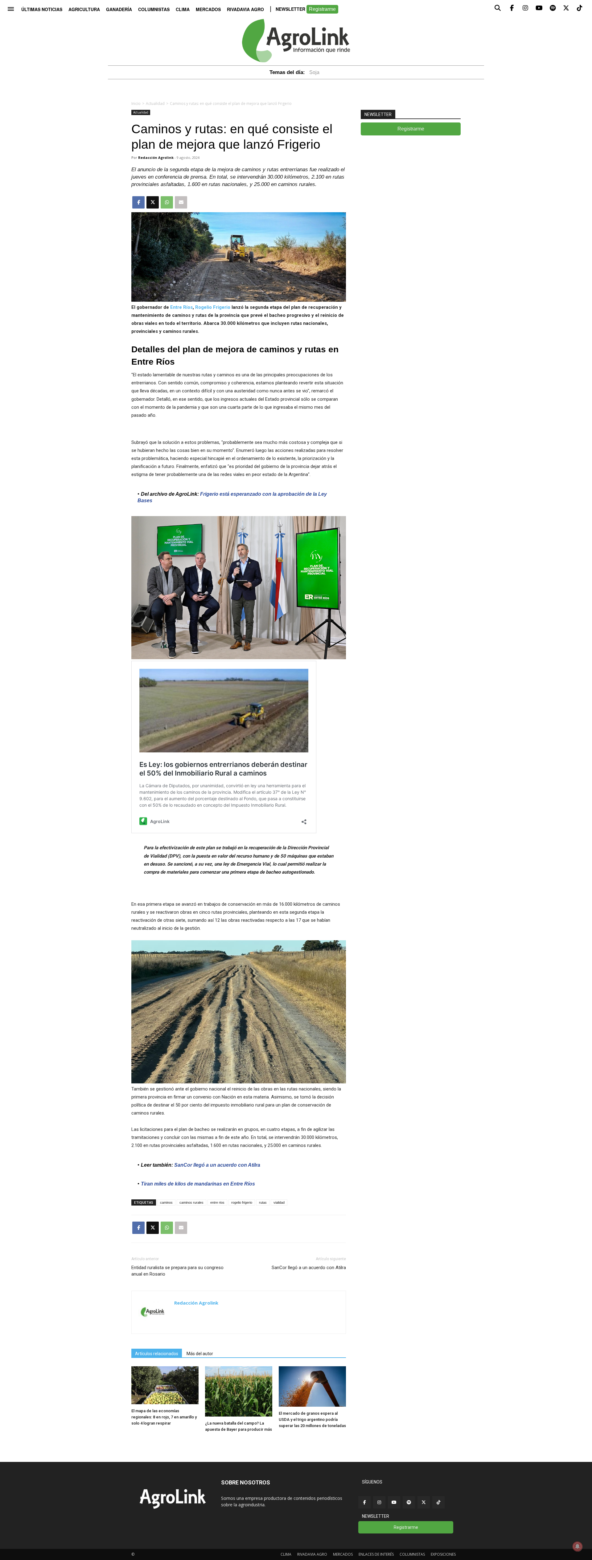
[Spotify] (409, 1502)
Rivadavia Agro (245, 9)
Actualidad (155, 103)
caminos (166, 1202)
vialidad (279, 1202)
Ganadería (119, 9)
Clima (183, 9)
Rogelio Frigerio (212, 307)
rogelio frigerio (241, 1202)
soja (314, 72)
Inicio (136, 103)
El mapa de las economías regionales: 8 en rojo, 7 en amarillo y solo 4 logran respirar (164, 1417)
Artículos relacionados (156, 1353)
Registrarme (322, 9)
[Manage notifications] (577, 1546)
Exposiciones (443, 1554)
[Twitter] (423, 1502)
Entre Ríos (181, 307)
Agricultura (84, 9)
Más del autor (200, 1353)
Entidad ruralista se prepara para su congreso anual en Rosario (177, 1271)
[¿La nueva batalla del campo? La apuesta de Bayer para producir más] (238, 1414)
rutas (263, 1202)
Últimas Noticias (41, 9)
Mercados (208, 9)
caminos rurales (191, 1202)
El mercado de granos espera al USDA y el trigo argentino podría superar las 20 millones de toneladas (312, 1419)
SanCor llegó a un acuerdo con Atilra (309, 1267)
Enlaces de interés (376, 1554)
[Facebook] (364, 1502)
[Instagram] (379, 1502)
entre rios (217, 1202)
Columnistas (154, 9)
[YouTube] (394, 1502)
